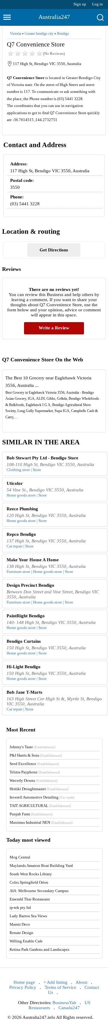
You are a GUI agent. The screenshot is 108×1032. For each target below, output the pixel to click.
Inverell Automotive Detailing (42, 797)
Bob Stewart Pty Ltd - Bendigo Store (42, 457)
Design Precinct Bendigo (30, 585)
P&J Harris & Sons (36, 755)
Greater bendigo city (39, 33)
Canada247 (69, 1007)
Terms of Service (60, 987)
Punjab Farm (31, 814)
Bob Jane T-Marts (24, 692)
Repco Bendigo (21, 534)
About (81, 982)
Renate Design (21, 932)
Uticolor (15, 483)
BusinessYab (64, 1002)
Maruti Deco (20, 924)
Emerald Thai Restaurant (30, 899)
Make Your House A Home (33, 559)
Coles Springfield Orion (29, 882)
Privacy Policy (22, 987)
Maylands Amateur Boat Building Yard (41, 865)
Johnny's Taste (33, 747)
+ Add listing (56, 982)
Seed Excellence (34, 763)
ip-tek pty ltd (20, 907)
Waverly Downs (34, 780)
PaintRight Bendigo (26, 615)
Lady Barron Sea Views (28, 916)
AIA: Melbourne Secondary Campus (39, 890)
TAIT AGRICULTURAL (40, 805)
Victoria (15, 33)
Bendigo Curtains (24, 641)
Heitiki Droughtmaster (39, 789)
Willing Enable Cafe (26, 941)
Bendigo (63, 33)
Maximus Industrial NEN (41, 822)
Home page (24, 982)
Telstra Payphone (35, 772)
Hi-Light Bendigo (23, 666)
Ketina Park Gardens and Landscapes (39, 949)
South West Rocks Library (31, 874)
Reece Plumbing (22, 508)
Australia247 (54, 16)
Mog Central (20, 857)
